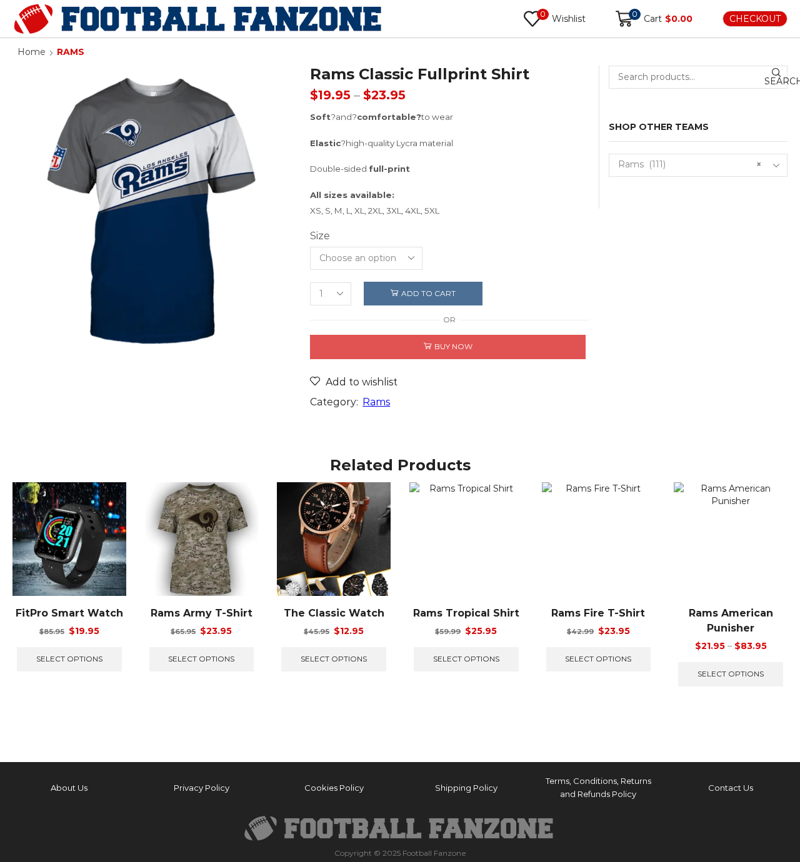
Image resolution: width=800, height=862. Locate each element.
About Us (69, 788)
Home (32, 51)
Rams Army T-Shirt (201, 613)
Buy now (453, 346)
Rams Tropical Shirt (466, 613)
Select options (69, 658)
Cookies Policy (334, 788)
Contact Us (730, 788)
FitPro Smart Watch (69, 613)
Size (320, 236)
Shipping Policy (466, 788)
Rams (70, 51)
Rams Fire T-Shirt (598, 613)
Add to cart (428, 293)
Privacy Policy (201, 788)
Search (776, 81)
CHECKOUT (755, 18)
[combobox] (698, 165)
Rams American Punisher (731, 620)
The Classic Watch (334, 613)
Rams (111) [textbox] (690, 164)
